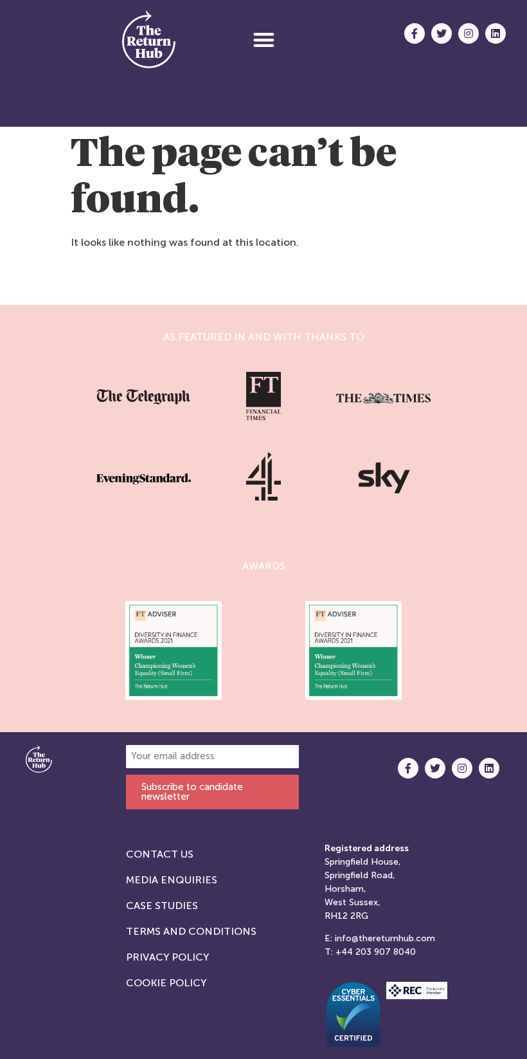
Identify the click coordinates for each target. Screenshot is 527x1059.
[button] (264, 39)
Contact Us (159, 854)
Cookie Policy (166, 983)
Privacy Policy (167, 957)
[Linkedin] (495, 33)
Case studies (162, 905)
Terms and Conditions (191, 931)
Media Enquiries (171, 880)
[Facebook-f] (414, 33)
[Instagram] (468, 33)
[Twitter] (441, 33)
